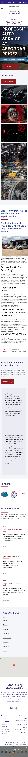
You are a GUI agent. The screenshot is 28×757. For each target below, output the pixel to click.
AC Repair (7, 338)
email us (10, 331)
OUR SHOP (4, 719)
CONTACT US (5, 729)
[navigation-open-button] (2, 8)
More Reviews (6, 381)
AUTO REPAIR (5, 721)
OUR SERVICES (10, 66)
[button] (14, 666)
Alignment (17, 339)
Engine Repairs (15, 338)
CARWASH (4, 724)
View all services (8, 81)
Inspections (9, 341)
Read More (6, 547)
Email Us (24, 732)
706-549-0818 (21, 2)
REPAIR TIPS (4, 726)
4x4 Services (16, 341)
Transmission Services (7, 339)
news (4, 526)
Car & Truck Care (16, 342)
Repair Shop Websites (19, 742)
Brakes (2, 338)
